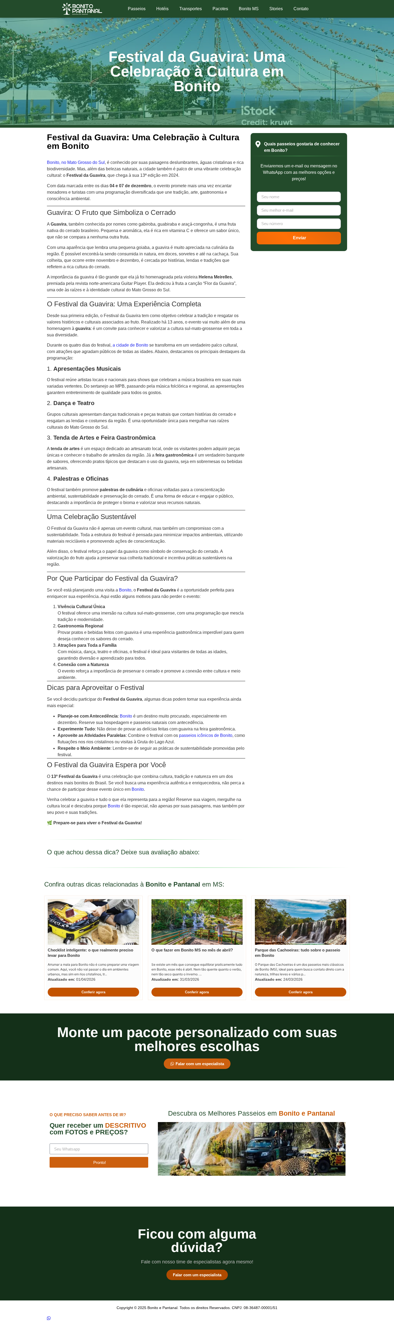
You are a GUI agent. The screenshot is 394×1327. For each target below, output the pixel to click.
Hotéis (162, 8)
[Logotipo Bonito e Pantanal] (82, 9)
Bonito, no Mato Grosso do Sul (76, 162)
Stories (276, 8)
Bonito (125, 590)
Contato (300, 8)
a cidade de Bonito (130, 345)
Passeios (137, 8)
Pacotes (220, 8)
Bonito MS (249, 8)
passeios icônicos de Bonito (205, 735)
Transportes (190, 8)
